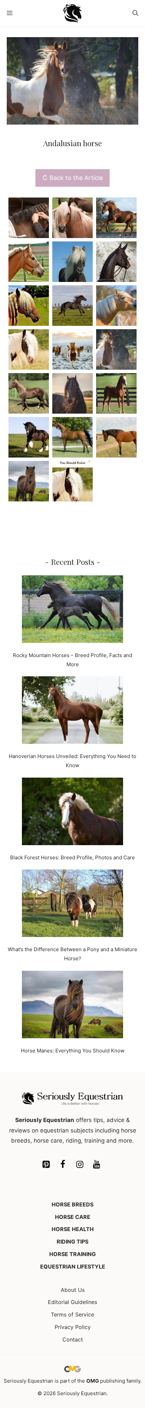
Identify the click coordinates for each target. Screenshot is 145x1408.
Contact (72, 1339)
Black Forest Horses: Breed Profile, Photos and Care (72, 857)
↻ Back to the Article (72, 177)
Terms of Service (72, 1314)
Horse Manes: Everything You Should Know (72, 1050)
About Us (73, 1289)
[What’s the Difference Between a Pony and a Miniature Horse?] (72, 904)
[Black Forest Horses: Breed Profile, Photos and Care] (72, 813)
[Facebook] (63, 1164)
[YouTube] (96, 1164)
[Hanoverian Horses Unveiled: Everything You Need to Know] (72, 711)
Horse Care (72, 1217)
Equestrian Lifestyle (72, 1266)
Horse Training (72, 1254)
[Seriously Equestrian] (72, 13)
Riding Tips (72, 1241)
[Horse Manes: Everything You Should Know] (72, 1006)
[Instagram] (80, 1164)
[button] (135, 13)
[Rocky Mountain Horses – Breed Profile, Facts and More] (72, 610)
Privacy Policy (73, 1327)
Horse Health (73, 1229)
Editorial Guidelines (72, 1302)
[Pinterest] (46, 1164)
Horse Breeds (72, 1204)
